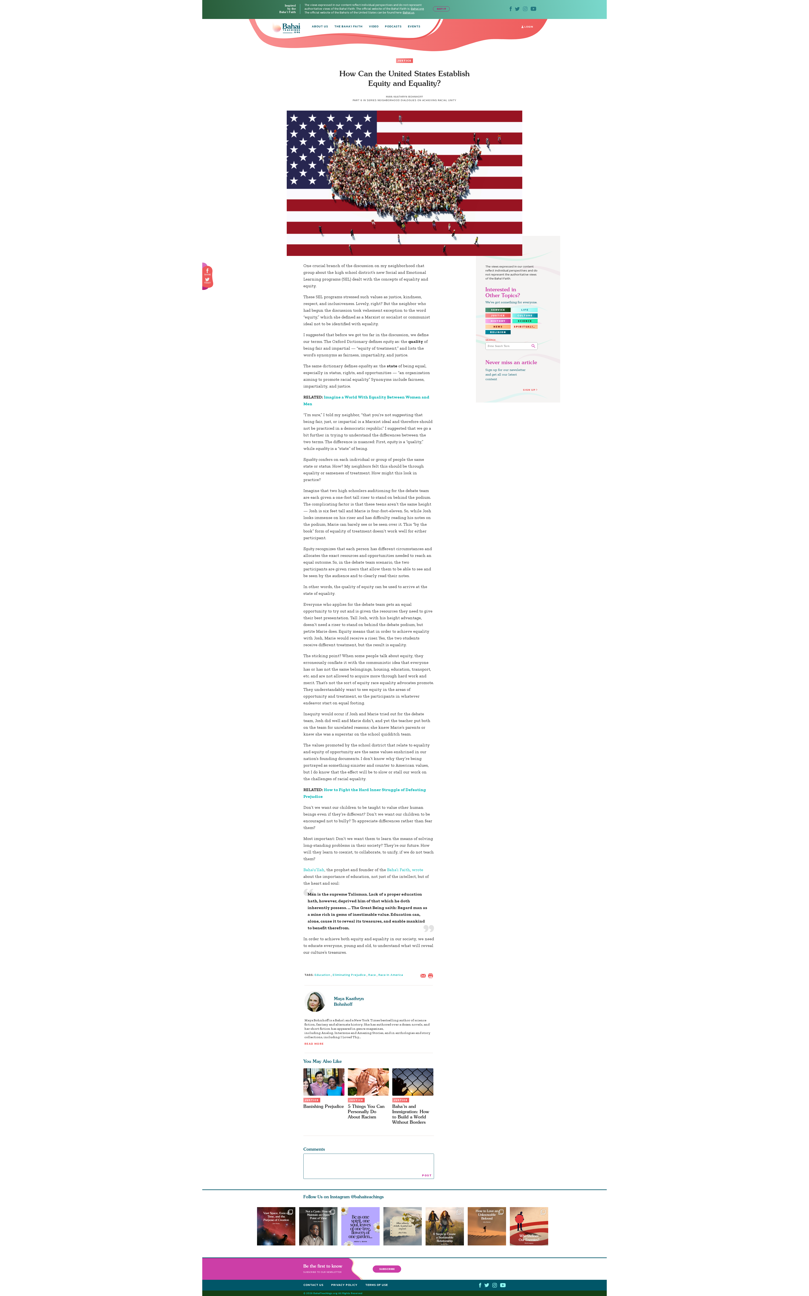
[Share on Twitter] (207, 279)
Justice (404, 61)
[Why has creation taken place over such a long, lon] (276, 1226)
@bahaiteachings (367, 1196)
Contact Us (313, 1285)
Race (372, 975)
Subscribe (387, 1269)
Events (414, 27)
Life (525, 310)
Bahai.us (408, 12)
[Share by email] (424, 975)
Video (374, 27)
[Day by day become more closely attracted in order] (360, 1226)
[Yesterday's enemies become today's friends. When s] (531, 1226)
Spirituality (525, 327)
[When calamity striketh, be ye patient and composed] (404, 1226)
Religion (498, 332)
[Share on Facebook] (207, 270)
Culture (525, 315)
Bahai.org (417, 9)
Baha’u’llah (313, 869)
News (498, 327)
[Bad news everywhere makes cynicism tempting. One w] (318, 1226)
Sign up (529, 390)
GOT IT (441, 9)
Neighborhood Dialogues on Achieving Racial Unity (417, 100)
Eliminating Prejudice (349, 975)
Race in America (390, 975)
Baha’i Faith (398, 869)
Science (525, 321)
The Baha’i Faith (348, 27)
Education (322, 975)
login (528, 26)
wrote (417, 869)
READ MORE (314, 1044)
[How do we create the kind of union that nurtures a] (447, 1226)
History (498, 321)
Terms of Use (376, 1285)
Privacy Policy (344, 1285)
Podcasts (393, 27)
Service (498, 310)
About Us (320, 27)
